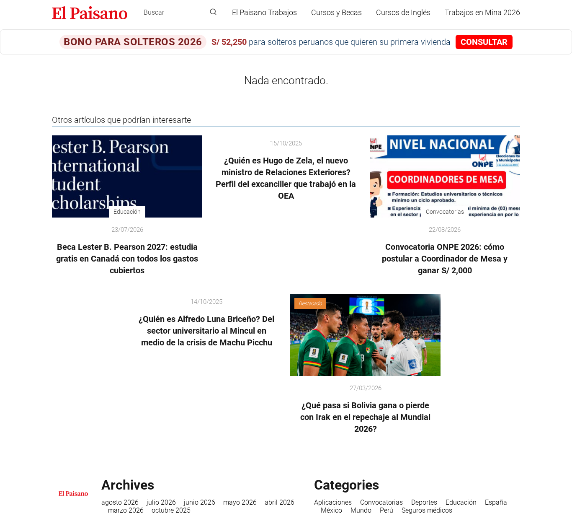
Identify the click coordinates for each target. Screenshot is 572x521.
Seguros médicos (427, 510)
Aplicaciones (333, 502)
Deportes (424, 502)
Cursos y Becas (336, 12)
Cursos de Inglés (403, 12)
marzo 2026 (126, 510)
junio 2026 (199, 502)
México (331, 510)
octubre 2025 (171, 510)
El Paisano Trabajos (264, 12)
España (496, 502)
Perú (386, 510)
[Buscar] (213, 12)
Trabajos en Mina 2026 (482, 12)
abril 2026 (279, 502)
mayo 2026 (240, 502)
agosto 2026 (120, 502)
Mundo (360, 510)
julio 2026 (161, 502)
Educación (461, 502)
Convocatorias (381, 502)
